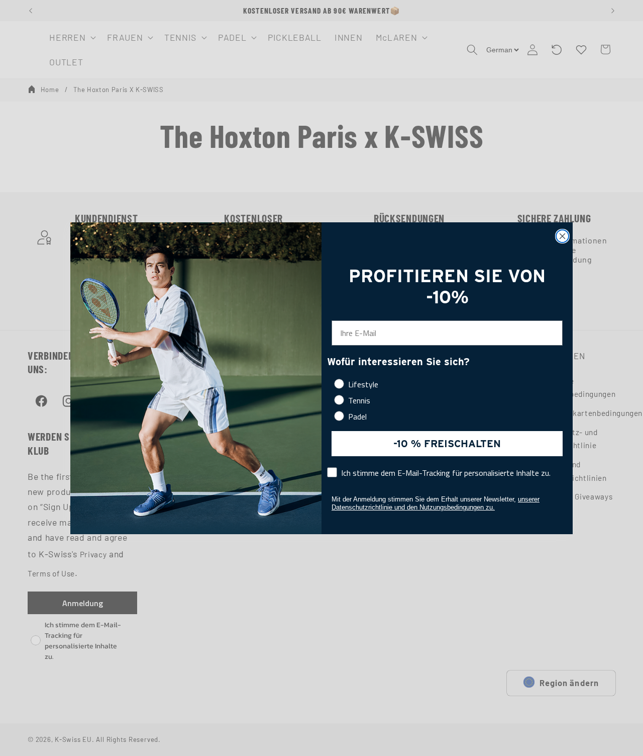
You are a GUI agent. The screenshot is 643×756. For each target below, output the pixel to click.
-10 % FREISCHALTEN (447, 444)
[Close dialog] (562, 236)
